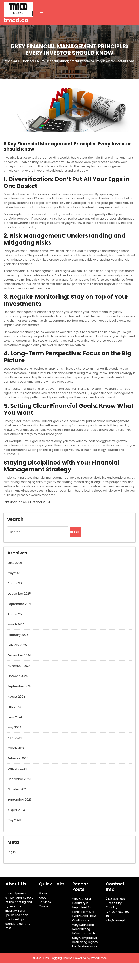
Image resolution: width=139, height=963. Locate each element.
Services (45, 902)
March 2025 (16, 624)
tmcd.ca (16, 20)
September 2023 (19, 800)
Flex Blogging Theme (58, 958)
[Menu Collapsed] (41, 12)
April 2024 (15, 738)
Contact (45, 906)
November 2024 (19, 666)
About (43, 898)
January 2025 (17, 645)
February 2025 (18, 635)
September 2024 (20, 686)
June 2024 (15, 717)
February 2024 (18, 758)
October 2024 (18, 676)
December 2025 (19, 594)
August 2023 (16, 810)
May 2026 (14, 573)
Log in (12, 852)
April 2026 (15, 583)
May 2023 (14, 820)
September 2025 (20, 604)
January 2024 (17, 769)
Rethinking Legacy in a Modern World (85, 944)
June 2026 (15, 563)
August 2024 (16, 697)
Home (43, 893)
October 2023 (17, 789)
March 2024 (16, 748)
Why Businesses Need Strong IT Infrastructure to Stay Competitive (84, 931)
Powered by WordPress (90, 958)
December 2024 (19, 655)
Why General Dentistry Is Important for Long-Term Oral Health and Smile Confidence (84, 910)
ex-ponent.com (78, 284)
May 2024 (14, 727)
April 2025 (15, 614)
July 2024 (14, 707)
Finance (27, 61)
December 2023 (19, 779)
